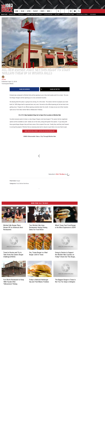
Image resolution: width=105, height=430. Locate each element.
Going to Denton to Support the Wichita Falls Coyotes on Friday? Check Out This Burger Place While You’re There (65, 254)
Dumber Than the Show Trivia (34, 14)
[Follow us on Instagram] (71, 11)
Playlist (35, 11)
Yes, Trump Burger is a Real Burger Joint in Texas (38, 253)
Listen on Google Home (68, 14)
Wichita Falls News (24, 183)
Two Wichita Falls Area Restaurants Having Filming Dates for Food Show (38, 227)
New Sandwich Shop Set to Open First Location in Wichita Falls (43, 115)
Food (17, 183)
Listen (28, 11)
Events (42, 11)
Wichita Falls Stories (82, 14)
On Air (22, 11)
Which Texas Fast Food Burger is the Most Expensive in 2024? (65, 226)
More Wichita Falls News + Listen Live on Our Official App (40, 131)
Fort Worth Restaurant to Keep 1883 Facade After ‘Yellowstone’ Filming (13, 282)
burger (18, 180)
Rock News (93, 14)
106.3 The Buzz (60, 174)
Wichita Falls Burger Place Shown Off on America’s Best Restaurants (13, 227)
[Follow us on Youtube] (75, 11)
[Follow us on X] (79, 11)
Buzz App (57, 14)
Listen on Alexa (48, 14)
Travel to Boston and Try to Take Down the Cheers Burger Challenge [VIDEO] (13, 254)
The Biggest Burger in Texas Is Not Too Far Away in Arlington (65, 281)
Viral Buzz (21, 14)
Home (16, 11)
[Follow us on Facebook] (67, 11)
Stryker (4, 79)
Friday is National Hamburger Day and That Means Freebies (39, 281)
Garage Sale (12, 14)
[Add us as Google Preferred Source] (62, 11)
